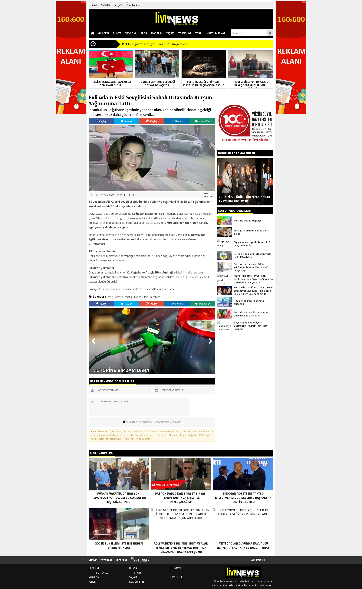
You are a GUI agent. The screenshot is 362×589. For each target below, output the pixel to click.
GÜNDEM (103, 33)
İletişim (118, 5)
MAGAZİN (156, 33)
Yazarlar (105, 5)
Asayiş (110, 297)
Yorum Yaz (204, 121)
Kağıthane (155, 297)
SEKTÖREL (102, 572)
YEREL (199, 33)
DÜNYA (117, 33)
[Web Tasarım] (259, 560)
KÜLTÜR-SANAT (216, 33)
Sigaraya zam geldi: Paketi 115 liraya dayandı (160, 44)
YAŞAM (170, 33)
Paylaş (102, 121)
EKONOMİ (131, 33)
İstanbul (128, 297)
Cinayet (119, 297)
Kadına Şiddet (141, 297)
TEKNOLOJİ (185, 33)
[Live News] (213, 17)
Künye (94, 5)
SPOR (143, 33)
